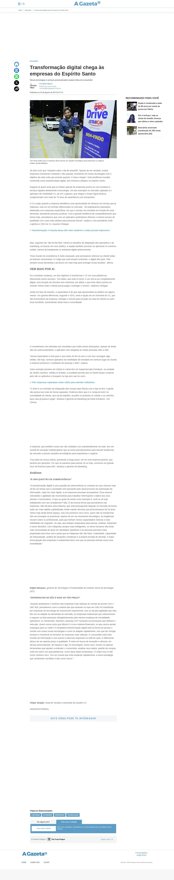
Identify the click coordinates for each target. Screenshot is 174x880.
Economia (28, 10)
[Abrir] (19, 3)
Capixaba (35, 815)
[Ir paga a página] (16, 64)
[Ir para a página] (87, 4)
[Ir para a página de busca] (23, 4)
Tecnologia (72, 815)
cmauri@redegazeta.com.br (50, 88)
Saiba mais (106, 839)
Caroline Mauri (45, 84)
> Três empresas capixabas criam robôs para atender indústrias (62, 382)
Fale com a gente (44, 828)
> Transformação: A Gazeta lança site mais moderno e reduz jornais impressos (70, 230)
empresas (59, 815)
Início (20, 10)
